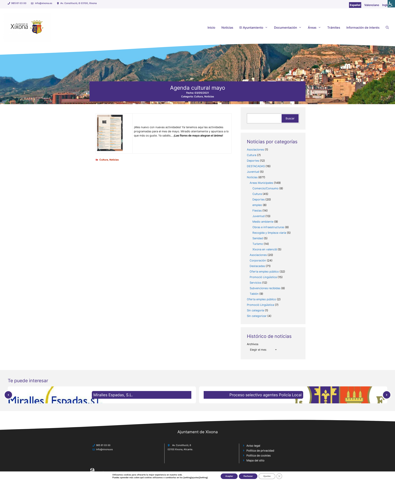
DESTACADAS (256, 166)
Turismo (257, 243)
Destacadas (257, 266)
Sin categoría (255, 310)
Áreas (312, 27)
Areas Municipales (261, 182)
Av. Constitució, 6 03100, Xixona (78, 3)
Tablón (254, 293)
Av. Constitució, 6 (181, 445)
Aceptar (229, 476)
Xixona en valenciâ (264, 249)
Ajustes (267, 476)
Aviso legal (253, 445)
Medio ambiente (262, 221)
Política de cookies (258, 455)
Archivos (252, 344)
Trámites (333, 27)
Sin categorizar (257, 316)
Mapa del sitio (255, 460)
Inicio (211, 27)
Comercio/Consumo (265, 188)
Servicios (255, 282)
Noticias (227, 27)
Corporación (258, 260)
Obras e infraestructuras (268, 227)
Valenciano (371, 5)
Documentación (285, 27)
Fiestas (257, 210)
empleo (257, 205)
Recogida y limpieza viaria (269, 232)
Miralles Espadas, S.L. (113, 395)
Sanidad (257, 238)
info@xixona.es (43, 3)
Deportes (253, 160)
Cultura (198, 96)
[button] (387, 27)
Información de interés (363, 27)
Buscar (290, 118)
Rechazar (248, 476)
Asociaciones (255, 149)
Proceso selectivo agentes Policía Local (265, 395)
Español (355, 5)
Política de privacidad (260, 450)
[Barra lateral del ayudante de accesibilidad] (391, 3)
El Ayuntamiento (251, 27)
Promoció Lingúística (263, 277)
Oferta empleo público (264, 271)
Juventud (253, 171)
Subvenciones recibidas (265, 288)
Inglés (386, 5)
